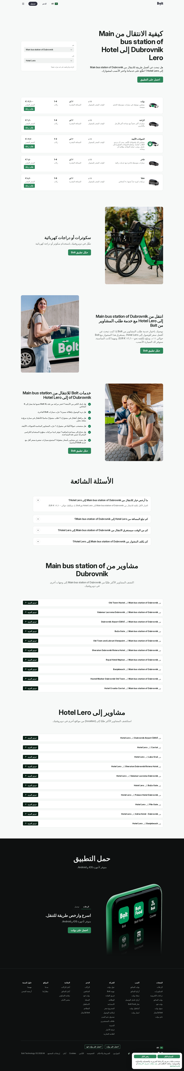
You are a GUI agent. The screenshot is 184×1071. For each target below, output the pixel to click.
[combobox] (49, 49)
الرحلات (160, 987)
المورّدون (116, 1053)
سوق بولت (159, 1008)
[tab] (86, 906)
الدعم (44, 4)
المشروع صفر (109, 1008)
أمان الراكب (65, 987)
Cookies (72, 1053)
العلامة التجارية (109, 1034)
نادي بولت (159, 1017)
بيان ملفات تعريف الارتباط (147, 1063)
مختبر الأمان (65, 1000)
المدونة (112, 1025)
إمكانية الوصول (109, 1013)
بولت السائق (158, 1000)
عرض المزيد (32, 603)
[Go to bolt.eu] (160, 4)
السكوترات (159, 991)
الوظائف (111, 1000)
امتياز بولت (135, 1013)
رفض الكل (145, 1056)
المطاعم (87, 1008)
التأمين (81, 1053)
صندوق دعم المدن (108, 1017)
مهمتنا (29, 987)
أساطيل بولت (134, 1008)
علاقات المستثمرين (108, 1021)
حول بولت (111, 987)
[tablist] (81, 906)
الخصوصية (90, 1053)
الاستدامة (111, 1004)
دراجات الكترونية (156, 996)
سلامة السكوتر (64, 996)
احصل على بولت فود (94, 1047)
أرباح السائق (134, 991)
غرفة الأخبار (110, 1030)
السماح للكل (168, 1056)
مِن (73, 45)
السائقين (86, 991)
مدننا (46, 987)
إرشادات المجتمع (54, 1053)
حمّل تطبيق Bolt (79, 252)
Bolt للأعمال (158, 1013)
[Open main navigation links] (23, 4)
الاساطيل (86, 1004)
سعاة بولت (135, 996)
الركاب (87, 987)
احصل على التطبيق (150, 79)
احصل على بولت (79, 930)
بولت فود (159, 1004)
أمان (64, 1053)
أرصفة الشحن (26, 991)
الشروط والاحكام (103, 1053)
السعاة (87, 1000)
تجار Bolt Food (133, 1004)
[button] (38, 500)
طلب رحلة (29, 109)
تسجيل (32, 4)
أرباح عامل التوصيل (132, 1000)
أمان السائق (65, 991)
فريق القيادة (110, 996)
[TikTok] (129, 1053)
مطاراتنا (45, 991)
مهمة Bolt (111, 991)
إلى (73, 56)
